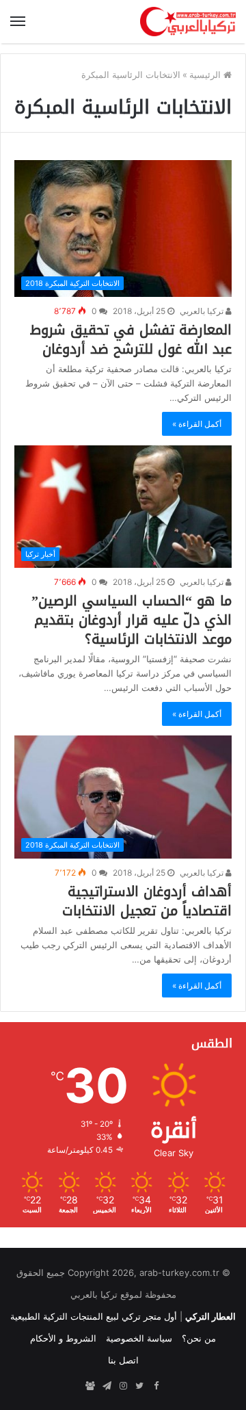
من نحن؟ (199, 1338)
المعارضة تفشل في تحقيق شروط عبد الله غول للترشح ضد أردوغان (131, 339)
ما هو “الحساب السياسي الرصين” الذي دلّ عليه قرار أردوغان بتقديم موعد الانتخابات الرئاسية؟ (131, 620)
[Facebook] (156, 1386)
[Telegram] (106, 1386)
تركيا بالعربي (203, 311)
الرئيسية (206, 74)
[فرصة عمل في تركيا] (90, 1386)
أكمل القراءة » (196, 424)
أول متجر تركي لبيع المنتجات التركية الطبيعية (93, 1316)
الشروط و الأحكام (63, 1338)
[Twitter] (139, 1386)
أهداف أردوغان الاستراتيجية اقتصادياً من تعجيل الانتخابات (147, 901)
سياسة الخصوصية (139, 1338)
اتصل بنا (123, 1360)
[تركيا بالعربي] (188, 21)
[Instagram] (123, 1386)
